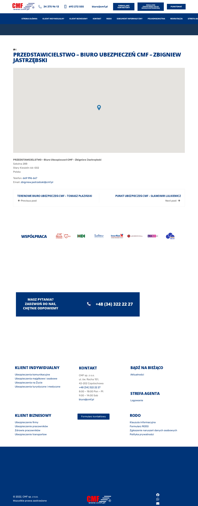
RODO (109, 19)
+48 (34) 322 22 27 (89, 387)
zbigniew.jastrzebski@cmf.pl (37, 182)
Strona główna (29, 19)
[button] (99, 107)
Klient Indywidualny (53, 19)
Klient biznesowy (78, 19)
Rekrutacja (176, 19)
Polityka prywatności (142, 434)
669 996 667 (30, 178)
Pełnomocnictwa (156, 19)
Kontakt (97, 19)
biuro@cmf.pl (86, 399)
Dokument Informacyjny (129, 19)
